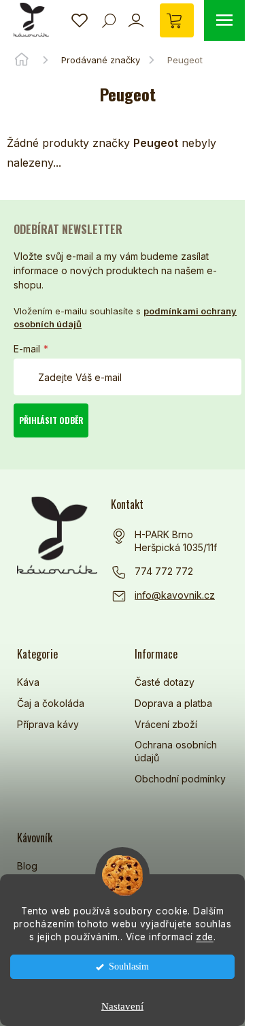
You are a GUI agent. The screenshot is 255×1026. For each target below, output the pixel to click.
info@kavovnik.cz (175, 595)
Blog (27, 866)
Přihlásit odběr (51, 420)
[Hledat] (108, 20)
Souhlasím (129, 966)
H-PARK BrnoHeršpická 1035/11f (176, 541)
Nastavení (122, 1006)
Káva (28, 682)
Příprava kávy (48, 724)
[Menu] (224, 20)
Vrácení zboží (166, 724)
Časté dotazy (164, 682)
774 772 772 (164, 571)
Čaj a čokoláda (50, 703)
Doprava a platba (173, 703)
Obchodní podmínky (180, 778)
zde (205, 936)
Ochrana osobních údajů (176, 751)
